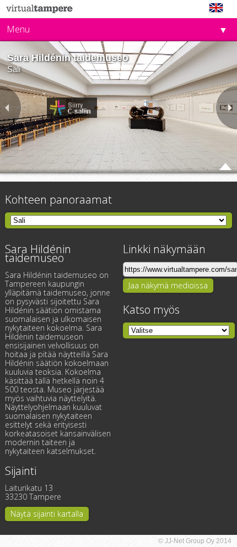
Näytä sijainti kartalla (46, 513)
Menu (18, 29)
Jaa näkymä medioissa (168, 285)
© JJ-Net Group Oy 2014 (194, 541)
